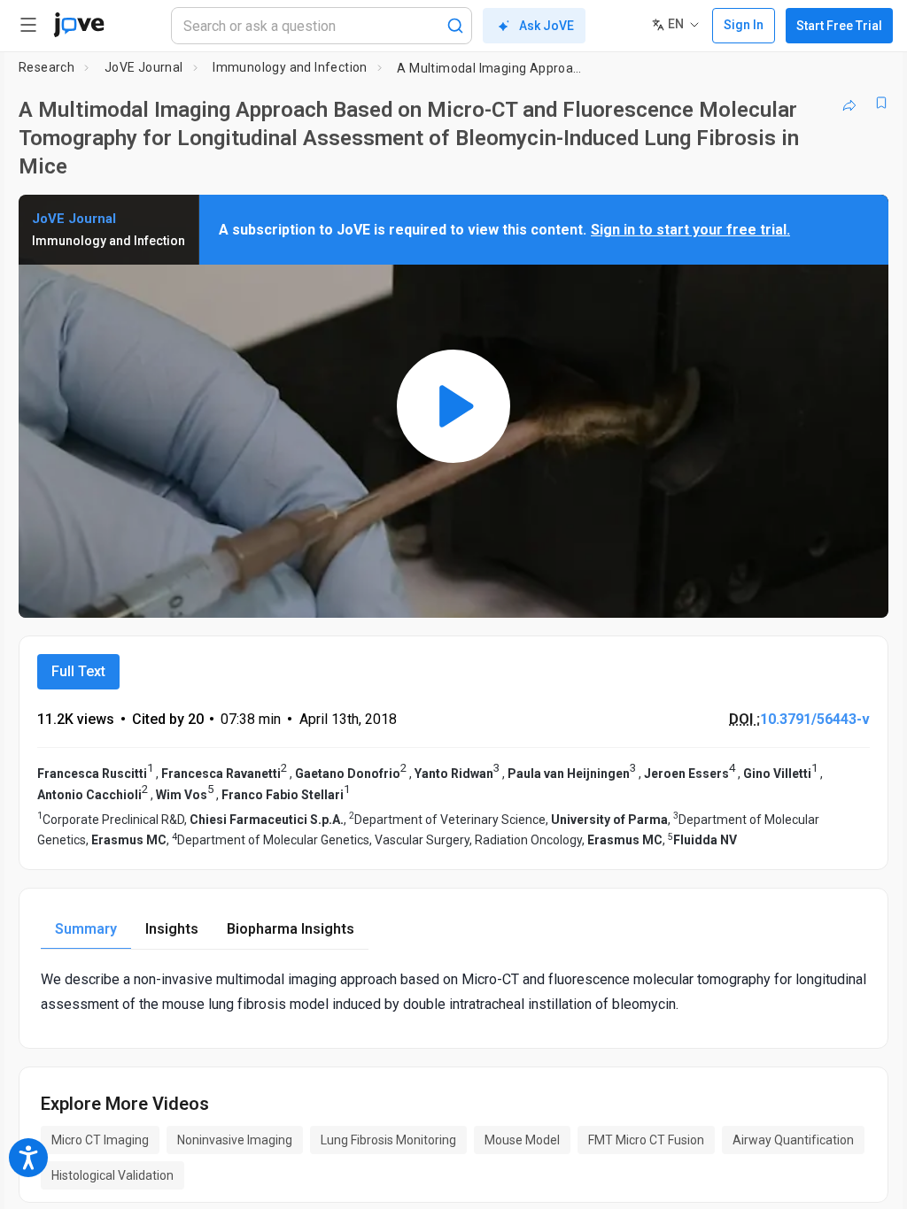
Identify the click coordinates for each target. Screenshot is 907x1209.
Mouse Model (522, 1140)
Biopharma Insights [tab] (290, 928)
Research (46, 67)
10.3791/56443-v (815, 719)
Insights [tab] (171, 928)
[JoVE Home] (79, 24)
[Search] (455, 26)
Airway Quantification (793, 1140)
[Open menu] (28, 25)
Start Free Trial (839, 26)
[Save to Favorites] (881, 103)
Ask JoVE (546, 26)
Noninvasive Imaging (234, 1140)
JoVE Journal (144, 67)
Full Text (78, 671)
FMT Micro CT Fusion (646, 1140)
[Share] (849, 103)
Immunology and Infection (290, 67)
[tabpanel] (453, 991)
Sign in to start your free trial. (690, 229)
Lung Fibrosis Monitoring (388, 1140)
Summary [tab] (86, 928)
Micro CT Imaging (100, 1140)
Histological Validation (112, 1175)
